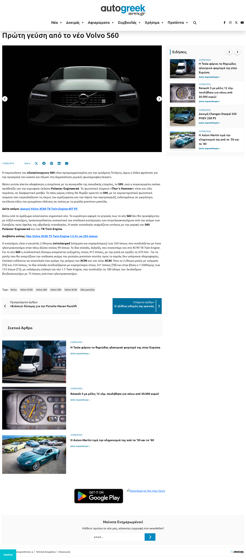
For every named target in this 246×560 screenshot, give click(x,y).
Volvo (13, 289)
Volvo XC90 (26, 289)
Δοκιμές (73, 22)
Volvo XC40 (71, 289)
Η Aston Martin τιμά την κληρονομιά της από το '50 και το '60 (219, 139)
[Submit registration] (150, 537)
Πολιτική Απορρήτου (46, 552)
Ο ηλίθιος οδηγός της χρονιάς (134, 306)
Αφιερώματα (99, 22)
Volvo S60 (41, 289)
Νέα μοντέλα (87, 289)
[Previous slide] (5, 99)
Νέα (54, 22)
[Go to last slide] (229, 52)
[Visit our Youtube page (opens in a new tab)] (241, 22)
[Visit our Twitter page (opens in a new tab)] (235, 22)
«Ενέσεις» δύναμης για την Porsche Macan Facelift (43, 306)
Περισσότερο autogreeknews (16, 552)
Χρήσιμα (152, 22)
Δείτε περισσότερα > (80, 353)
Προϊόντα (176, 22)
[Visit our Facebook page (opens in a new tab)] (222, 22)
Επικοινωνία (64, 552)
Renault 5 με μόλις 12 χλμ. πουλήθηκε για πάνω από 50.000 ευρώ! (216, 92)
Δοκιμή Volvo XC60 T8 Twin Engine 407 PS (48, 208)
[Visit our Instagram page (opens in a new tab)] (229, 22)
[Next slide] (159, 99)
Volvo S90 (55, 289)
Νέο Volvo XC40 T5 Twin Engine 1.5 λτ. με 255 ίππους (62, 236)
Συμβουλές (127, 22)
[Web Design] (237, 552)
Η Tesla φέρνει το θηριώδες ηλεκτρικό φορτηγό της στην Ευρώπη (218, 68)
